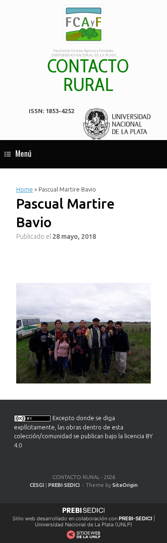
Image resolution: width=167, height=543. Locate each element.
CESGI (37, 485)
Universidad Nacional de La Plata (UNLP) (83, 524)
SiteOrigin (125, 485)
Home (24, 189)
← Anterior (43, 252)
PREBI (55, 485)
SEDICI (72, 485)
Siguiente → (99, 252)
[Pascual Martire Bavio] (83, 332)
